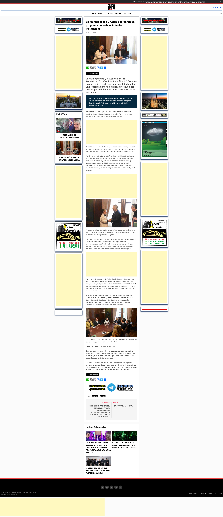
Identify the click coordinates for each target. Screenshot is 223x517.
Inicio (94, 13)
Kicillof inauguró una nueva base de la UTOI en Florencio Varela (98, 470)
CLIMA (100, 13)
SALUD (102, 396)
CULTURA (118, 13)
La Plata (95, 396)
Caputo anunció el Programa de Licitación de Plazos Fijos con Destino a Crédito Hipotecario (175, 2)
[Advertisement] (68, 62)
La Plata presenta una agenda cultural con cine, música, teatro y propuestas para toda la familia (98, 448)
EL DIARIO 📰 (109, 13)
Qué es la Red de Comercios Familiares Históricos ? (69, 137)
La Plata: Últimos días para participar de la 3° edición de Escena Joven (124, 445)
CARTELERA (127, 13)
